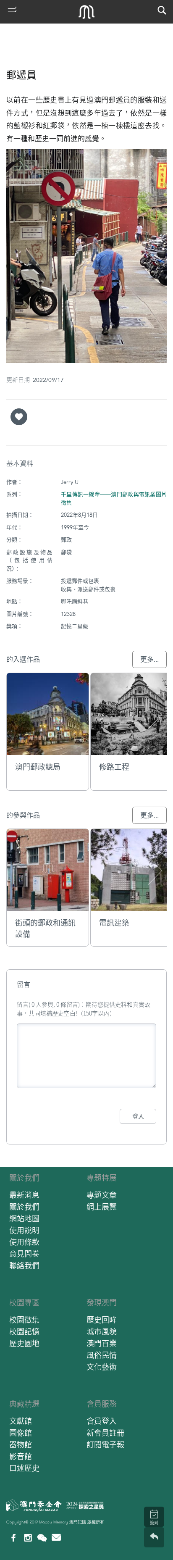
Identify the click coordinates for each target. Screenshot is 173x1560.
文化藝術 (101, 1367)
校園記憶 (24, 1331)
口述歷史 (24, 1468)
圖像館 (20, 1432)
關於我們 (24, 1177)
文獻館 (20, 1421)
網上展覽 (101, 1206)
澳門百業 (101, 1343)
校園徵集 (24, 1319)
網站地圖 (24, 1218)
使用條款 (24, 1242)
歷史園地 (24, 1343)
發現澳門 (101, 1302)
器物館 (20, 1444)
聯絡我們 (24, 1265)
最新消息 (24, 1195)
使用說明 (24, 1230)
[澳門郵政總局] (48, 714)
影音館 (20, 1456)
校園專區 (24, 1302)
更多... (149, 659)
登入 (138, 1116)
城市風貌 (101, 1331)
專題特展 (101, 1177)
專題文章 (101, 1195)
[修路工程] (132, 714)
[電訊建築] (132, 870)
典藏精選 (24, 1404)
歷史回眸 (101, 1319)
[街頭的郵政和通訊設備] (48, 870)
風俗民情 (101, 1355)
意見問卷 (24, 1254)
